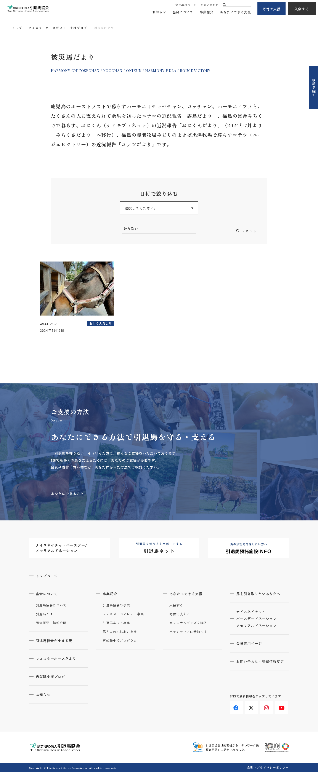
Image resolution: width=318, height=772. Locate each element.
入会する (301, 8)
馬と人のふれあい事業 (120, 632)
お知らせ (159, 12)
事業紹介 (207, 12)
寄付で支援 (271, 8)
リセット (249, 230)
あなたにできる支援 (235, 12)
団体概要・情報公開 (51, 623)
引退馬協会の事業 (116, 605)
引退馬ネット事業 (116, 623)
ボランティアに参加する (188, 632)
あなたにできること (67, 493)
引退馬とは (44, 614)
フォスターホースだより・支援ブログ (57, 28)
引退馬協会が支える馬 (54, 640)
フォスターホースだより (56, 658)
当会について (183, 12)
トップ (17, 28)
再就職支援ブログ (50, 676)
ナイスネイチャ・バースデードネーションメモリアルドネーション (256, 618)
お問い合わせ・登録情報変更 (260, 661)
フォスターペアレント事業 (123, 614)
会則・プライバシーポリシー (268, 767)
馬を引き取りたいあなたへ (258, 593)
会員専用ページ (185, 4)
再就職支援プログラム (120, 640)
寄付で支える (179, 614)
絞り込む (131, 228)
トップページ (47, 575)
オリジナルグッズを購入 (188, 623)
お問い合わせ (209, 4)
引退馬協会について (51, 605)
